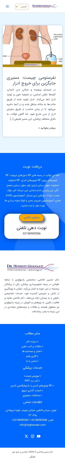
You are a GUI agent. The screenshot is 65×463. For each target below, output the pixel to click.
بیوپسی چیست (31, 376)
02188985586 (32, 234)
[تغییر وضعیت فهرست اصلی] (7, 6)
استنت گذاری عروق (31, 391)
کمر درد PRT (31, 381)
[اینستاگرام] (32, 436)
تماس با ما (31, 361)
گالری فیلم (31, 356)
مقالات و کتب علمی (31, 347)
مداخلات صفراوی (31, 396)
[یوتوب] (38, 436)
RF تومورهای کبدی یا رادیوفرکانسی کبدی (31, 386)
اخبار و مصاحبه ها (31, 351)
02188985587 (21, 420)
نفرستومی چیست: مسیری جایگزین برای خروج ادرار (31, 80)
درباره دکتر (31, 342)
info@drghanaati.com (33, 425)
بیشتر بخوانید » (47, 128)
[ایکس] (26, 436)
